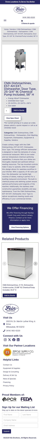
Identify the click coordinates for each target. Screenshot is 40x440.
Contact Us (7, 365)
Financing (6, 382)
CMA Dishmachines (24, 29)
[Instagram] (5, 340)
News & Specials (9, 379)
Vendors (13, 29)
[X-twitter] (9, 340)
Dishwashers (18, 138)
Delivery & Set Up (10, 375)
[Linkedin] (18, 340)
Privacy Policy (8, 386)
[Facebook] (14, 340)
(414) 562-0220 (28, 17)
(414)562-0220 (10, 128)
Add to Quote (19, 110)
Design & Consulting (11, 372)
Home (6, 29)
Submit (6, 431)
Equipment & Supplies (11, 368)
